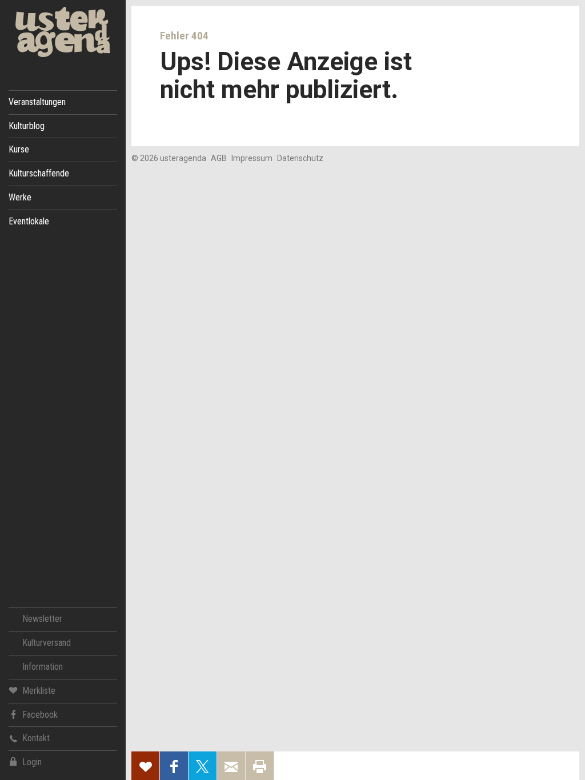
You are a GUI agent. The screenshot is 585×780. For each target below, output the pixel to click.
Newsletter (42, 618)
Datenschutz (300, 158)
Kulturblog (27, 125)
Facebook (40, 714)
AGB (219, 158)
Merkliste (38, 690)
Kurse (19, 149)
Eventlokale (29, 221)
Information (42, 666)
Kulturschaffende (39, 173)
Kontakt (36, 738)
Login (32, 762)
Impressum (252, 158)
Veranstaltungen (37, 102)
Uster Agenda (62, 32)
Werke (20, 197)
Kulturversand (46, 642)
